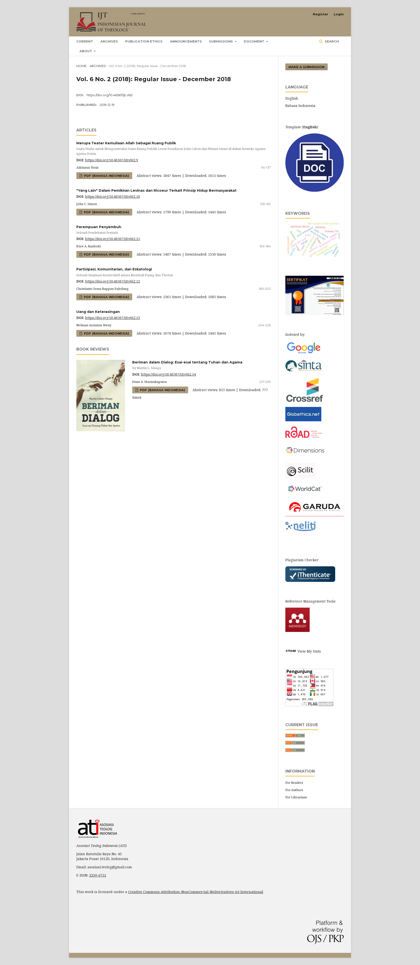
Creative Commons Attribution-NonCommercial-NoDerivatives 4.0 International (195, 891)
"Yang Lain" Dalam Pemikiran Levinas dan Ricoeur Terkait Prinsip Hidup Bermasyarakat (156, 190)
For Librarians (296, 797)
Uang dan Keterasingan (98, 312)
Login (339, 14)
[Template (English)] (314, 190)
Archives (109, 41)
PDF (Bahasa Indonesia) (106, 176)
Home (81, 66)
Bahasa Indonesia (300, 105)
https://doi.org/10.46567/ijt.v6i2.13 (112, 317)
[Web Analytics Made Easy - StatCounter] (291, 651)
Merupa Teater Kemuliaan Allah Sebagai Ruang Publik (171, 148)
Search (331, 41)
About (86, 51)
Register (320, 14)
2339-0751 (97, 875)
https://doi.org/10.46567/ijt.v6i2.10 (112, 196)
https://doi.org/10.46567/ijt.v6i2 (110, 95)
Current (84, 41)
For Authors (294, 790)
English (291, 98)
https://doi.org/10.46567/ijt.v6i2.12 (112, 281)
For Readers (294, 782)
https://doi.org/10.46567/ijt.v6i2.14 (168, 374)
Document (254, 41)
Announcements (186, 41)
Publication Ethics (144, 41)
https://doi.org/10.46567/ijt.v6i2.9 (111, 160)
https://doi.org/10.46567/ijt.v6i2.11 (112, 238)
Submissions (221, 41)
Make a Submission (306, 67)
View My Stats (309, 651)
